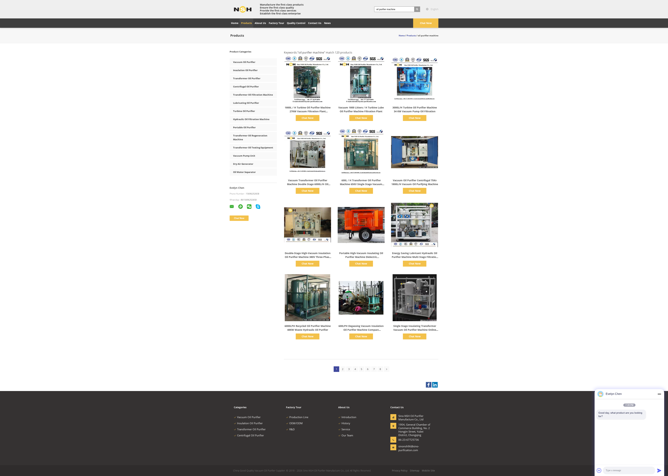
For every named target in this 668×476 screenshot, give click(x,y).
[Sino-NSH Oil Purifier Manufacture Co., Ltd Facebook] (428, 385)
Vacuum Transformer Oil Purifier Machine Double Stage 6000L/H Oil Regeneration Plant (307, 184)
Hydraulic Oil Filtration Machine (251, 119)
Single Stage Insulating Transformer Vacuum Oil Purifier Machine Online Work (414, 329)
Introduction (348, 417)
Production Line (298, 417)
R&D (292, 429)
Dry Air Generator (243, 163)
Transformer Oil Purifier (246, 78)
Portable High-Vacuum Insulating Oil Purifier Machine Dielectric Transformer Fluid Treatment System (361, 256)
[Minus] (659, 394)
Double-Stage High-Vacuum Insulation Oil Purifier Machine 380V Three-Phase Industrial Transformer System (308, 256)
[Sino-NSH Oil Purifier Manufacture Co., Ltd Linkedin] (435, 385)
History (345, 423)
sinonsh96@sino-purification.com (408, 448)
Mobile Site (428, 470)
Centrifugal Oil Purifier (246, 86)
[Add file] (599, 470)
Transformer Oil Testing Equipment (253, 147)
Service (345, 429)
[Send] (659, 470)
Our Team (347, 435)
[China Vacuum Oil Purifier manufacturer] (243, 9)
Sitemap (414, 470)
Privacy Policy (399, 470)
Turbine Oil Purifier (244, 111)
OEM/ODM (296, 423)
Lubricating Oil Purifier (246, 102)
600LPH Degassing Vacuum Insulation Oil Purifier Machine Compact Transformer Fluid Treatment (361, 329)
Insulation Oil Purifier (245, 70)
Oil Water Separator (244, 172)
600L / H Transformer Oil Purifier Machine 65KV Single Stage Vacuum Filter (361, 184)
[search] (417, 9)
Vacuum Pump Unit (244, 155)
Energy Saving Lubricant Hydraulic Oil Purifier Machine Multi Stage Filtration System (415, 256)
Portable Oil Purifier (244, 127)
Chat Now (426, 23)
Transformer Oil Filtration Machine (253, 94)
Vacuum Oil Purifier (244, 62)
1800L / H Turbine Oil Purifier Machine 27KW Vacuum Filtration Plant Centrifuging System (308, 111)
